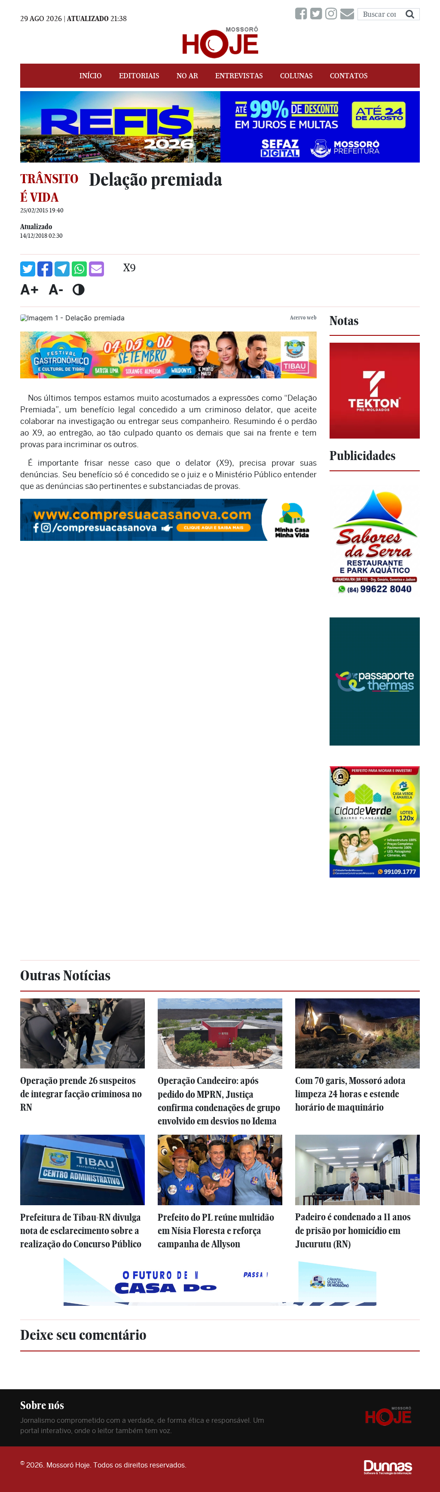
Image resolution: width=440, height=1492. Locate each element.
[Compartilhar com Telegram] (62, 268)
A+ (29, 289)
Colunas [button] (296, 75)
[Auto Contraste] (78, 289)
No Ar (187, 75)
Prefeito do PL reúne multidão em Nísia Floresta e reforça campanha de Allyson (216, 1230)
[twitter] (317, 14)
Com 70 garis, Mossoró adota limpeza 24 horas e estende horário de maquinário (350, 1094)
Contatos (349, 75)
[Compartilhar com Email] (96, 268)
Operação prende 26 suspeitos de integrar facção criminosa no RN (81, 1094)
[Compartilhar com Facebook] (44, 268)
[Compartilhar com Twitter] (27, 268)
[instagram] (332, 14)
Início (90, 75)
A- (56, 289)
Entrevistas (239, 75)
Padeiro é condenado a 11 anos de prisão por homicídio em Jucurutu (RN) (353, 1230)
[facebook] (302, 14)
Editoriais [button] (139, 75)
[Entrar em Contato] (349, 14)
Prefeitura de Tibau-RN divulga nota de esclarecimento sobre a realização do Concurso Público (80, 1230)
